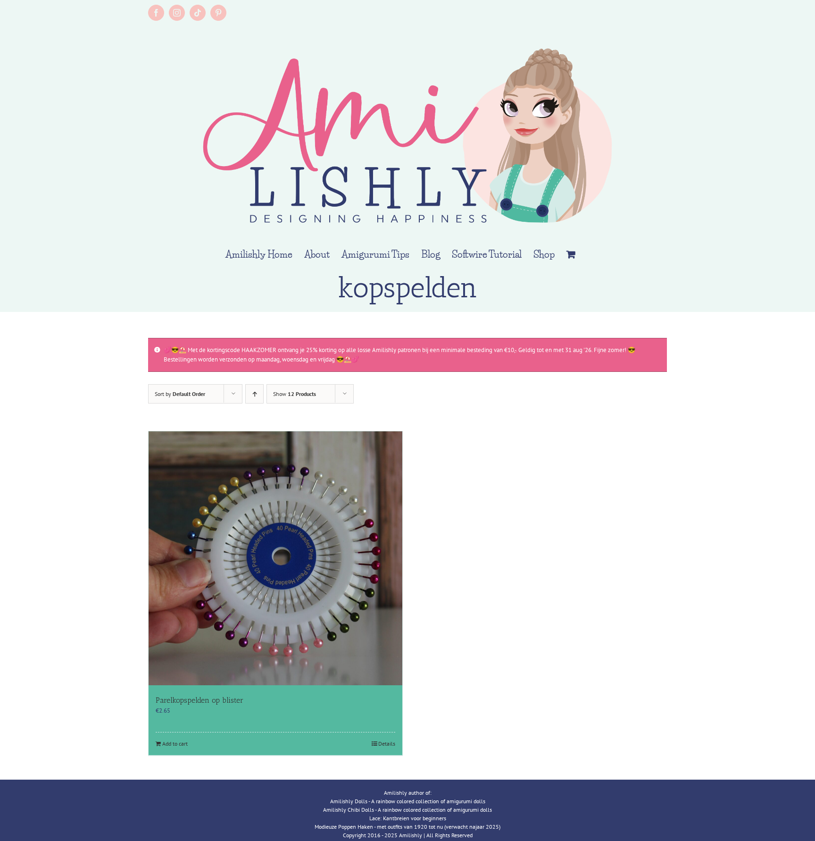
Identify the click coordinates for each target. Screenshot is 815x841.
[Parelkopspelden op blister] (275, 558)
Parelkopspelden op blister (199, 700)
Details (386, 743)
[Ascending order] (254, 394)
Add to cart (175, 743)
